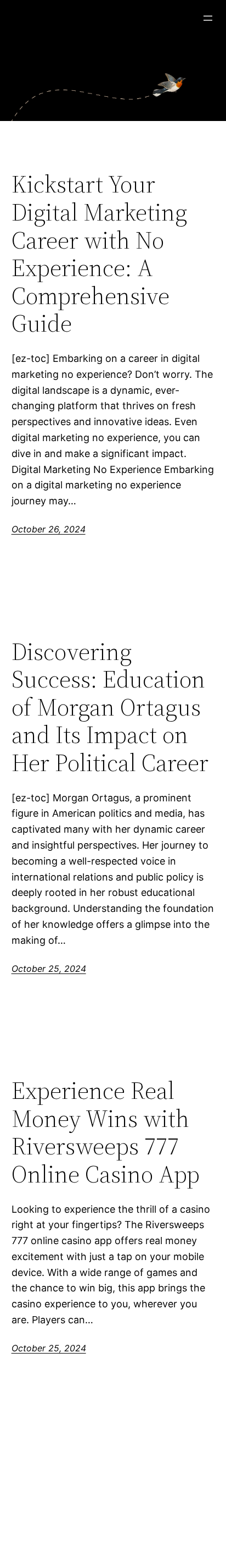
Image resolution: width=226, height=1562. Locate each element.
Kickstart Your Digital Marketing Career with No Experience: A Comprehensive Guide (99, 254)
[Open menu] (207, 18)
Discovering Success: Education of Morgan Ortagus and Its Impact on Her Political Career (110, 707)
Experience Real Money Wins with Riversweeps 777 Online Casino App (106, 1132)
